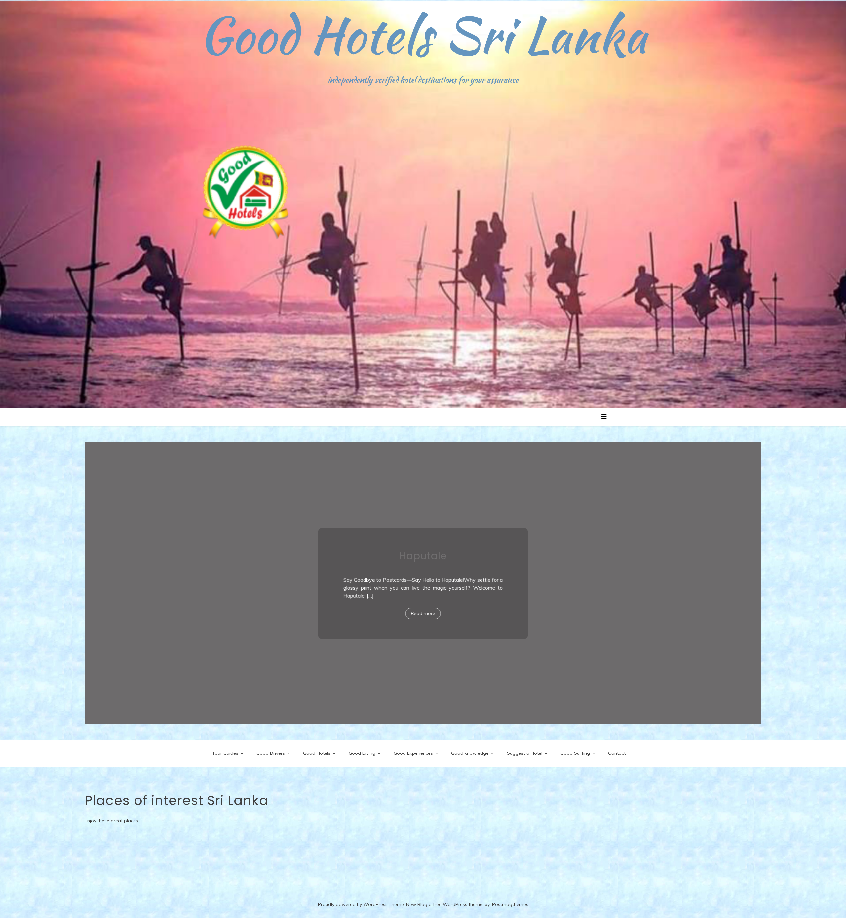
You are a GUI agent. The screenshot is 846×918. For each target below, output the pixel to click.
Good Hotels (316, 753)
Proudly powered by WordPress (353, 904)
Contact (617, 753)
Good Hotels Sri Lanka (423, 34)
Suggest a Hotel (524, 753)
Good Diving (362, 753)
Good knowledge (470, 753)
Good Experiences (413, 753)
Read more (423, 613)
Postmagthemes (510, 904)
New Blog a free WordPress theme (444, 904)
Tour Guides (225, 753)
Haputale (423, 561)
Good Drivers (270, 753)
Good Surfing (575, 753)
